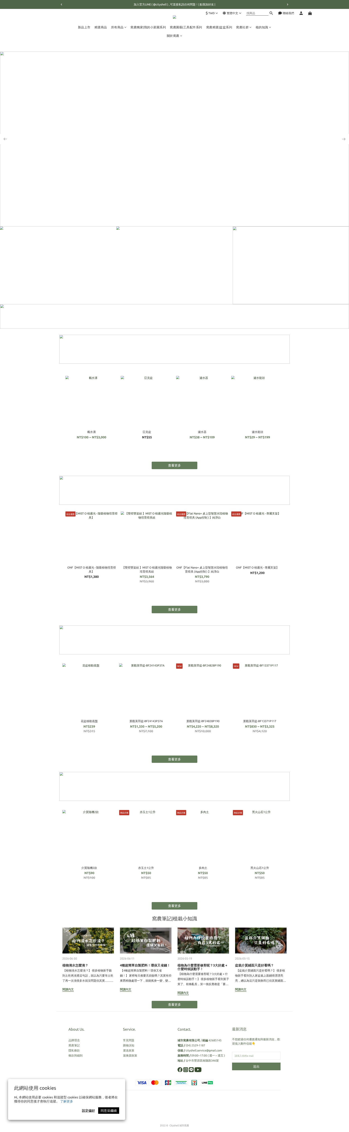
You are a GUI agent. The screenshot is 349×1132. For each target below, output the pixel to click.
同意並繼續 (109, 1110)
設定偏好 (88, 1110)
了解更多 (66, 1101)
